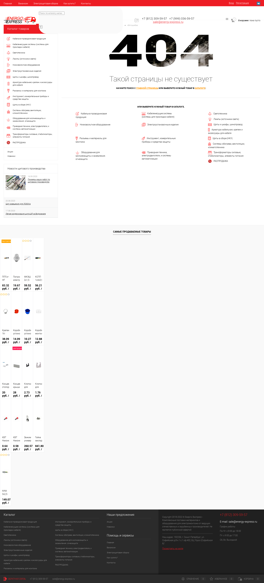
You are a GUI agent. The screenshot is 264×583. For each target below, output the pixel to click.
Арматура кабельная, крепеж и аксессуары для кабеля (225, 131)
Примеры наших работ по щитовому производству (39, 180)
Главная (8, 3)
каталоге (200, 88)
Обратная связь (16, 579)
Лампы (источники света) (226, 119)
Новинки (11, 156)
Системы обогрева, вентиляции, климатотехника (226, 146)
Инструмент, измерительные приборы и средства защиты (159, 140)
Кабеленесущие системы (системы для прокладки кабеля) (158, 115)
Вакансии (23, 3)
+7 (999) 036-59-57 (181, 18)
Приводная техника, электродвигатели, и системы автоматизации (156, 155)
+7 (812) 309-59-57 (154, 18)
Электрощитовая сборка (45, 3)
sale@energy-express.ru (168, 22)
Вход (231, 3)
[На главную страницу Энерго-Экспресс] (20, 20)
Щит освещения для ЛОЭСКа (18, 204)
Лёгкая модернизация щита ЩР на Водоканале (26, 214)
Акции (10, 152)
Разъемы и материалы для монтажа (91, 140)
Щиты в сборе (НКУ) (223, 138)
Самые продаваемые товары (132, 231)
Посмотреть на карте (172, 548)
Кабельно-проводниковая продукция (91, 115)
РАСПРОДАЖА (221, 161)
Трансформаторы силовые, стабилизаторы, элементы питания (226, 154)
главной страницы (147, 88)
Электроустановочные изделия (163, 124)
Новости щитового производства (26, 168)
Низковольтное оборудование (95, 124)
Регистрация (242, 3)
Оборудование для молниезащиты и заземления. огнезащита (91, 155)
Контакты (86, 3)
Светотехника (220, 113)
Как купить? (69, 3)
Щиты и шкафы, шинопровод (228, 124)
